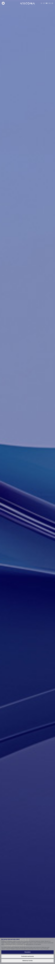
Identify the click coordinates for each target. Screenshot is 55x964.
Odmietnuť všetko (27, 960)
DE (52, 3)
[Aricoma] (27, 3)
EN (49, 3)
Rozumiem (27, 952)
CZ (43, 3)
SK (46, 3)
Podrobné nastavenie (27, 956)
